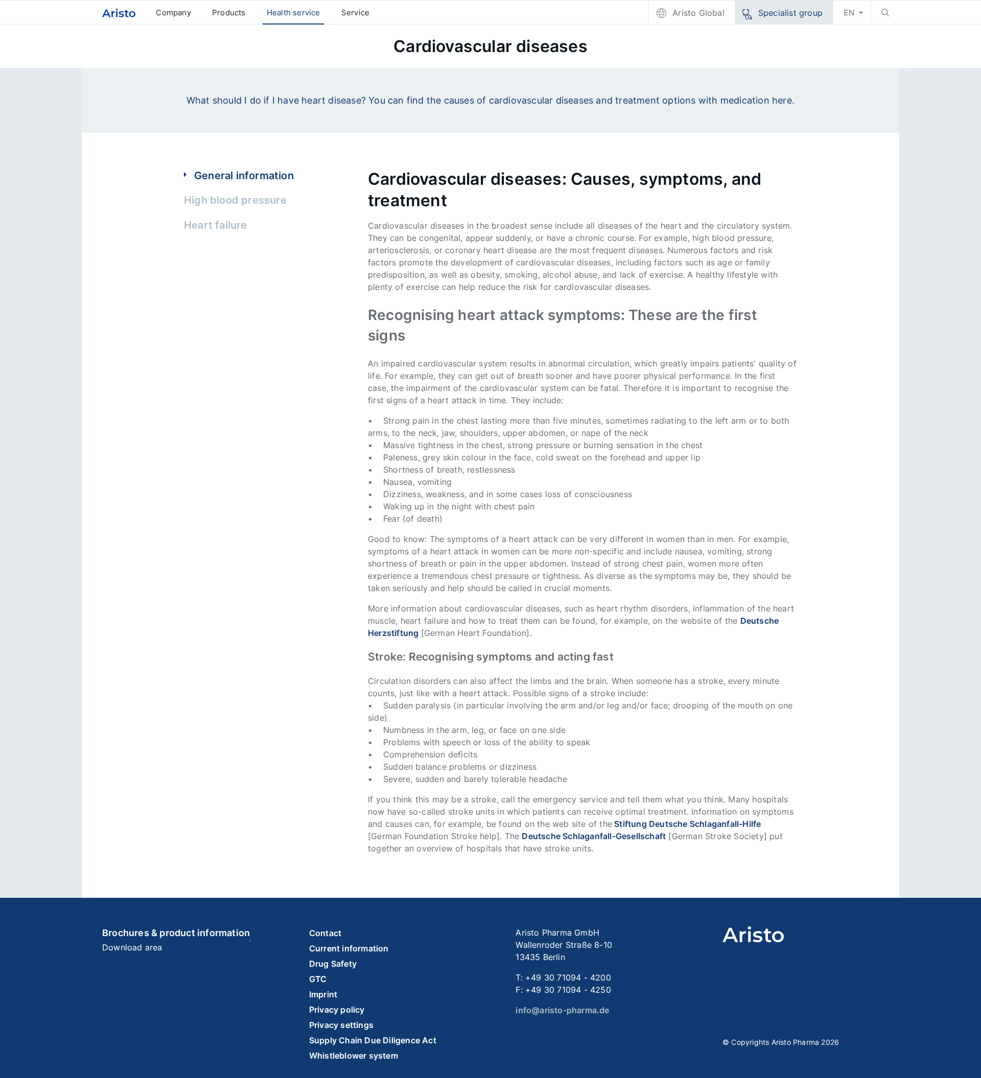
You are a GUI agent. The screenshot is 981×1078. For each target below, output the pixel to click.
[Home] (118, 12)
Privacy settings (341, 1025)
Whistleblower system (353, 1055)
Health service (293, 12)
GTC (318, 979)
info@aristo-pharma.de (562, 1010)
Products (229, 12)
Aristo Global (698, 13)
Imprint (323, 994)
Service (355, 12)
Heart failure (215, 225)
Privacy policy (337, 1009)
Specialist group (790, 13)
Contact (325, 933)
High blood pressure (235, 200)
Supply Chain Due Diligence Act (372, 1040)
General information (244, 175)
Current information (349, 948)
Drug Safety (333, 964)
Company (173, 12)
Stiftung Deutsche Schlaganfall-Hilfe (686, 824)
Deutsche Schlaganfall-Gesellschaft (594, 836)
